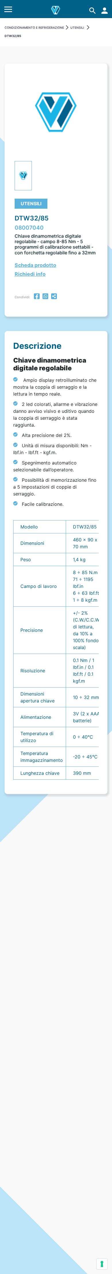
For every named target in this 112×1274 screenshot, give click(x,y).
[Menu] (8, 10)
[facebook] (37, 297)
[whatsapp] (45, 297)
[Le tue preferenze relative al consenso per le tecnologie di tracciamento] (101, 1263)
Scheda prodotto (35, 265)
